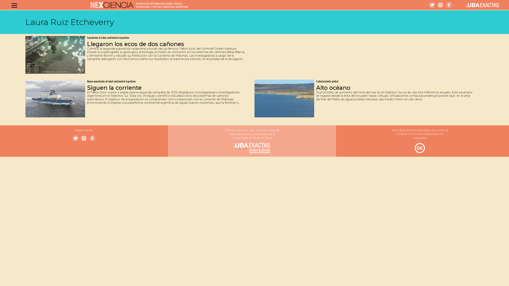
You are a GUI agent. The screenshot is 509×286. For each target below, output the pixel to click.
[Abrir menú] (14, 5)
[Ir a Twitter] (432, 5)
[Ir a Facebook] (449, 5)
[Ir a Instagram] (440, 5)
